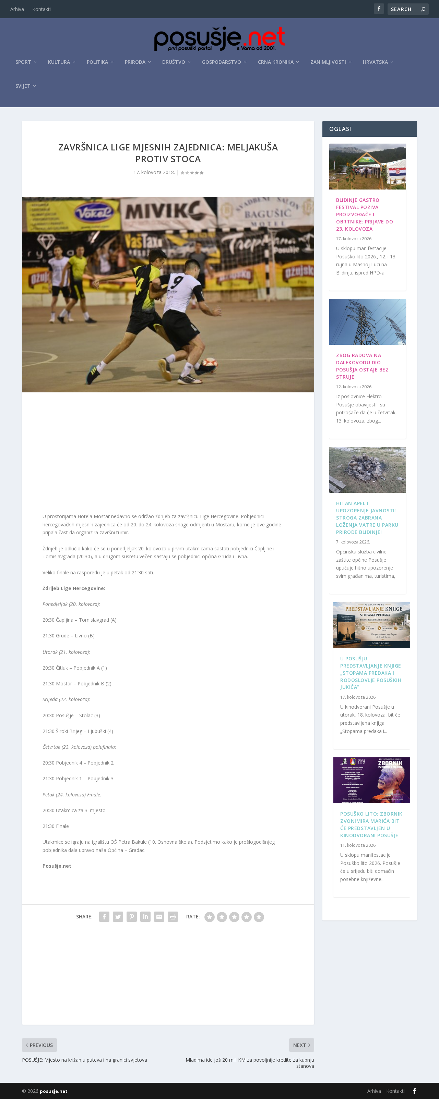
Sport (23, 62)
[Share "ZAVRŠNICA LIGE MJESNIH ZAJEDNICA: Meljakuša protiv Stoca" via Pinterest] (132, 917)
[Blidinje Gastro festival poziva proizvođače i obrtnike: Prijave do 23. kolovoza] (367, 167)
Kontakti (41, 9)
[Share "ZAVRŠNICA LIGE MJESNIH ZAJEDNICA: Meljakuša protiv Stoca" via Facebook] (104, 917)
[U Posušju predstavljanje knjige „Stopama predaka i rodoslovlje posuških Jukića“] (371, 625)
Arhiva (17, 9)
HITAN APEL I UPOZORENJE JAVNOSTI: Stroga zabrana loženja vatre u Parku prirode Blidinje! (367, 517)
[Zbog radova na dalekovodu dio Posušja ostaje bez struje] (367, 322)
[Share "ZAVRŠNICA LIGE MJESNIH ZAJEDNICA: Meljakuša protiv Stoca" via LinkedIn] (145, 917)
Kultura (59, 62)
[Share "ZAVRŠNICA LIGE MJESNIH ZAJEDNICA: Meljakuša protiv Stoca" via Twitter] (118, 917)
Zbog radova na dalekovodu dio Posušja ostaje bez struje (362, 366)
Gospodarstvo (221, 62)
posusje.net (54, 1091)
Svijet (23, 86)
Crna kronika (276, 62)
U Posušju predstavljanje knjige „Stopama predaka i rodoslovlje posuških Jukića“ (370, 672)
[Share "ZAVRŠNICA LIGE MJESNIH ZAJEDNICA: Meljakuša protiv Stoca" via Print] (173, 917)
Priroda (135, 62)
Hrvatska (375, 62)
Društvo (173, 62)
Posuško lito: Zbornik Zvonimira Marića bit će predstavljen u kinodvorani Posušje (371, 824)
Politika (97, 62)
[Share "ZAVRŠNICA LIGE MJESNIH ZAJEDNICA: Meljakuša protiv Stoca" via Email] (159, 917)
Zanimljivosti (328, 62)
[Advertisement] (168, 454)
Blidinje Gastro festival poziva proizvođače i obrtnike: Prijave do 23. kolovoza (364, 214)
